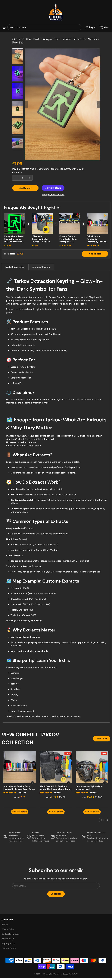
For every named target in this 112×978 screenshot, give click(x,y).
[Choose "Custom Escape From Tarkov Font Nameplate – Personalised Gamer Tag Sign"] (77, 215)
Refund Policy (8, 938)
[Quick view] (32, 783)
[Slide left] (26, 104)
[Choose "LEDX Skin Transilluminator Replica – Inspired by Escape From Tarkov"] (50, 215)
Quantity (17, 172)
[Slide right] (98, 104)
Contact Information (10, 934)
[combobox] (44, 27)
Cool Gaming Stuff (47, 974)
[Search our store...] (78, 27)
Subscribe (56, 893)
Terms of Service (9, 948)
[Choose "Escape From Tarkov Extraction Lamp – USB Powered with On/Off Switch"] (22, 215)
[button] (4, 27)
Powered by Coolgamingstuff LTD (66, 974)
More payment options (53, 194)
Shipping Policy (8, 943)
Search (5, 924)
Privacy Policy (8, 929)
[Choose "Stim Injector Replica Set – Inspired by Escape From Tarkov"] (105, 215)
